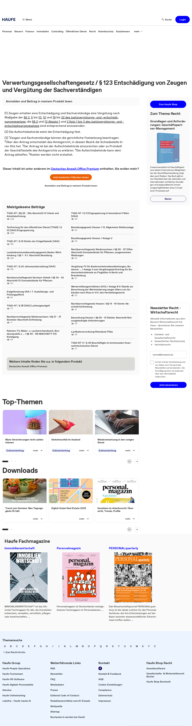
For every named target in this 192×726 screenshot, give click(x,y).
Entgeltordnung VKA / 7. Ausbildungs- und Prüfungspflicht (30, 293)
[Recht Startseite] (9, 19)
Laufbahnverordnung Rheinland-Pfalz (92, 331)
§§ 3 (27, 117)
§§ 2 (35, 121)
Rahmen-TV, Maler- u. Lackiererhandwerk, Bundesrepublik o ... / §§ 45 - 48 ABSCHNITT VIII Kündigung (33, 333)
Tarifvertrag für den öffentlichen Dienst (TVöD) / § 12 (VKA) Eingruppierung (34, 229)
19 (54, 117)
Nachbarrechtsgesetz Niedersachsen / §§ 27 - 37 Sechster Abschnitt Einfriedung (34, 318)
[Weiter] (136, 461)
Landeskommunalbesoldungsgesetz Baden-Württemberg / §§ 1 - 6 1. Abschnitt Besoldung (34, 254)
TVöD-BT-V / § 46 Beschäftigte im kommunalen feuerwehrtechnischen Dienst (101, 344)
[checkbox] (152, 362)
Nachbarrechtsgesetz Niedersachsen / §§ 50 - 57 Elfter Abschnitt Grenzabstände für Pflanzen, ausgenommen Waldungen (102, 252)
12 (44, 117)
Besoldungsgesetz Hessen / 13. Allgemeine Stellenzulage (102, 227)
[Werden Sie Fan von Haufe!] (100, 668)
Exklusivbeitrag (15, 450)
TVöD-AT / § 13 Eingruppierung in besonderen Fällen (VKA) (100, 215)
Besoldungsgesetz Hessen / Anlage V (91, 238)
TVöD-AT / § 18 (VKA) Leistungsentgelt (28, 305)
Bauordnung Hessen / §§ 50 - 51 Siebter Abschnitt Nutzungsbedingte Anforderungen (101, 319)
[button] (182, 19)
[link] (7, 31)
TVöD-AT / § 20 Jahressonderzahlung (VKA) (31, 266)
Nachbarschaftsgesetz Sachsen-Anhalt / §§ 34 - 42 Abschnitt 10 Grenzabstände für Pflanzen (35, 279)
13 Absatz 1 (52, 121)
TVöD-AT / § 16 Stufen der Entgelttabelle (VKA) (33, 241)
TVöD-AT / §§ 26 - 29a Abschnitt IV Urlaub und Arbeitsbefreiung (33, 215)
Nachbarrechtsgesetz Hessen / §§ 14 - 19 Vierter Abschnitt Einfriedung (100, 305)
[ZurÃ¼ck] (129, 461)
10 (40, 117)
